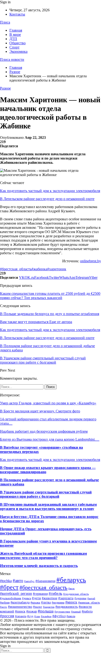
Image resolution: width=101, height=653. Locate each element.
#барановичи (45, 581)
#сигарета (20, 616)
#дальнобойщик (10, 598)
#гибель (55, 593)
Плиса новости (12, 59)
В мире (15, 35)
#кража (35, 602)
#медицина (58, 602)
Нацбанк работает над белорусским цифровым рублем (44, 431)
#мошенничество (20, 606)
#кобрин (5, 602)
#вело (71, 588)
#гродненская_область (76, 593)
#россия (7, 616)
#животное (49, 598)
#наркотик (48, 606)
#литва (46, 602)
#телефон (46, 616)
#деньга (26, 598)
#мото (3, 607)
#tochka (6, 581)
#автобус (29, 581)
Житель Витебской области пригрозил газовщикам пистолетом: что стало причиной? (43, 555)
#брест (9, 587)
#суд (30, 616)
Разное (5, 88)
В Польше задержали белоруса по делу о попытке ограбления (49, 314)
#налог (37, 606)
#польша (46, 611)
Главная (15, 30)
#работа (87, 611)
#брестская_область (15, 269)
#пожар (31, 611)
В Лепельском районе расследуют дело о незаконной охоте (47, 199)
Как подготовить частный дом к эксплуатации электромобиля (50, 191)
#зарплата (66, 598)
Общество (17, 43)
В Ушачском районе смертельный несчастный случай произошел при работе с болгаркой (46, 494)
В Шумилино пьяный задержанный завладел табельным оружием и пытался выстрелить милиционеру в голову (48, 506)
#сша (37, 616)
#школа (70, 616)
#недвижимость (66, 606)
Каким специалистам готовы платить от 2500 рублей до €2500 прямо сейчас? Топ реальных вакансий (50, 296)
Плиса (5, 22)
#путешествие (62, 611)
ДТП (13, 39)
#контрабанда (20, 602)
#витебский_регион (16, 593)
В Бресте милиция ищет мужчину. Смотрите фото (40, 411)
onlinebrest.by (90, 261)
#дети (36, 598)
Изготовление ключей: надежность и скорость (39, 566)
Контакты (17, 14)
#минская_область (89, 602)
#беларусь (71, 579)
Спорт (14, 47)
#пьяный (76, 611)
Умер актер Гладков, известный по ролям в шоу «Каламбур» (48, 403)
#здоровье (80, 598)
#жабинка (39, 269)
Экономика (18, 51)
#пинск (20, 611)
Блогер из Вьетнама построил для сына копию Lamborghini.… (49, 439)
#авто (18, 580)
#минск (71, 602)
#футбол (59, 616)
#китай (91, 598)
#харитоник (56, 269)
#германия (40, 594)
